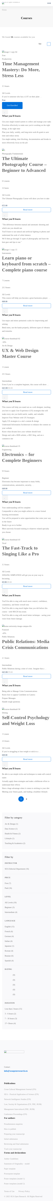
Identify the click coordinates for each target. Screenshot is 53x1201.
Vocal (4, 543)
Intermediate (11, 912)
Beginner (10, 907)
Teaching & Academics (15, 843)
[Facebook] (5, 1079)
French (9, 931)
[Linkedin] (11, 1079)
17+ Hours (10, 1023)
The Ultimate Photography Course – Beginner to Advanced (24, 164)
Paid (8, 888)
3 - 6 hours (10, 1014)
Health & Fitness (13, 834)
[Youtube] (18, 1079)
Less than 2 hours (13, 1009)
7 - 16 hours (11, 1019)
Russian (9, 956)
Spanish (9, 961)
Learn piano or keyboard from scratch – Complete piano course (26, 263)
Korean (9, 951)
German (9, 936)
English (9, 927)
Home (4, 10)
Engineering (6, 450)
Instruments (6, 253)
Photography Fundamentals (12, 154)
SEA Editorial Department (17, 869)
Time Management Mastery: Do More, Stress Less (21, 69)
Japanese (9, 946)
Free (8, 883)
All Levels (11, 903)
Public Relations (8, 637)
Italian (9, 941)
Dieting (5, 713)
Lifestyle (9, 838)
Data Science (11, 829)
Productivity (7, 59)
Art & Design (11, 824)
